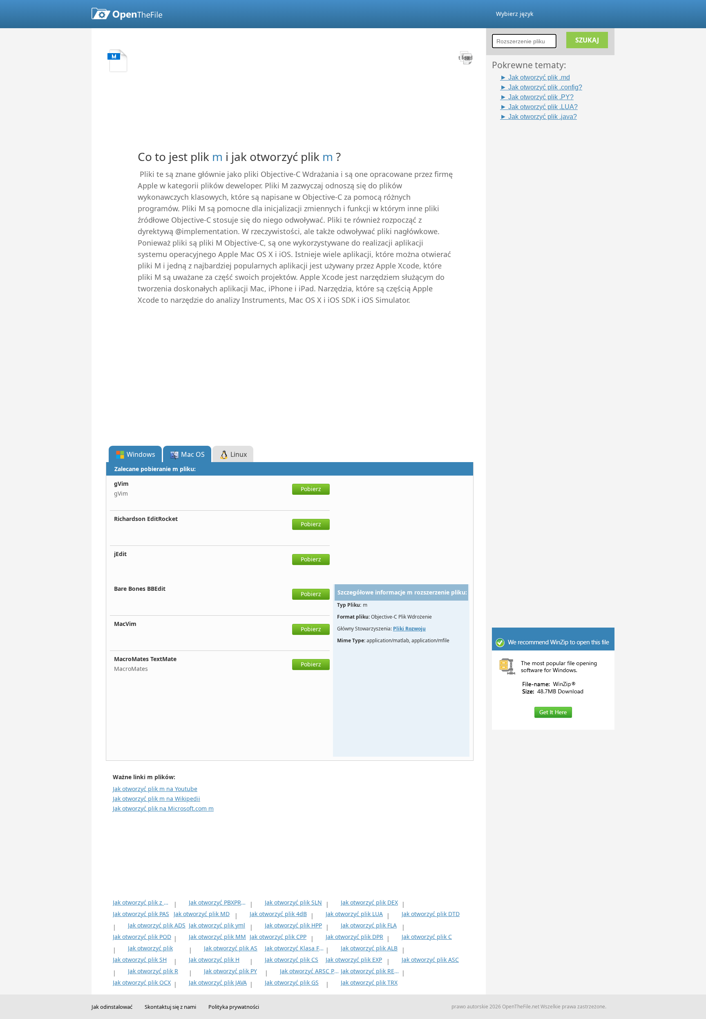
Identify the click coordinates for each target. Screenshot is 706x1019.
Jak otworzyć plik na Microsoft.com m (163, 808)
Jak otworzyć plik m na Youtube (155, 789)
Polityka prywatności (233, 1006)
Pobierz (311, 489)
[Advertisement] (557, 243)
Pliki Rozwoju (409, 628)
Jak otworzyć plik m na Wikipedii (156, 798)
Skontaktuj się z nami (170, 1006)
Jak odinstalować (112, 1006)
